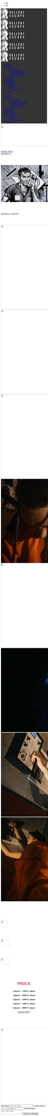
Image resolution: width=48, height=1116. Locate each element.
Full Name (5, 1106)
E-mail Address (39, 1106)
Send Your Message (31, 1114)
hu (7, 3)
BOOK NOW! (7, 152)
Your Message (29, 1108)
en (7, 5)
